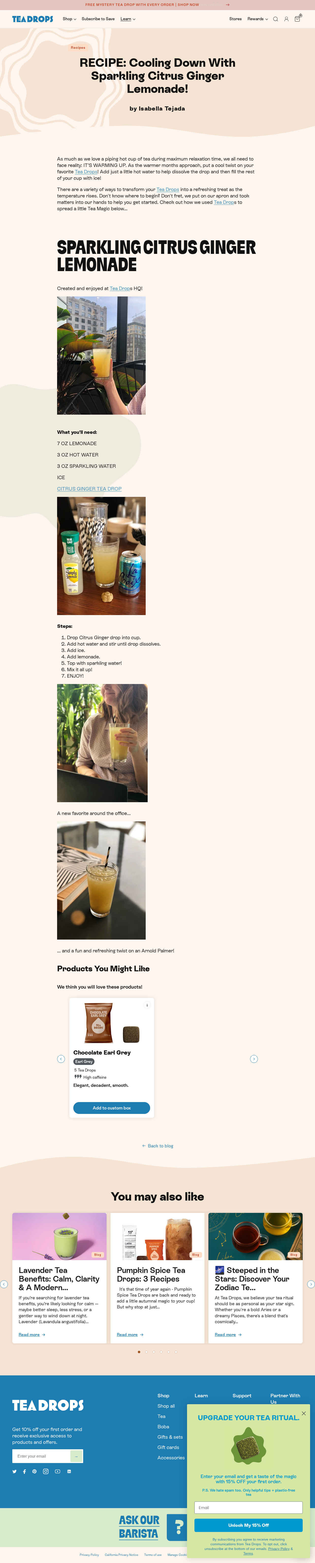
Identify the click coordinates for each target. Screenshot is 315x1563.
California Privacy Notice (121, 1555)
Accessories (171, 1457)
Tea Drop (224, 202)
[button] (69, 19)
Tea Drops (86, 171)
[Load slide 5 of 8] (168, 1352)
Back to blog (160, 1145)
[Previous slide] (61, 1059)
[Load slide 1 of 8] (139, 1352)
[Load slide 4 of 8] (161, 1352)
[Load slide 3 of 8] (154, 1352)
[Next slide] (254, 1059)
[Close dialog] (303, 1413)
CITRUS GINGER (77, 488)
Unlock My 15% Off (248, 1525)
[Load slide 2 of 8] (146, 1352)
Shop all (166, 1406)
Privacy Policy (89, 1555)
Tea (161, 1416)
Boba (163, 1426)
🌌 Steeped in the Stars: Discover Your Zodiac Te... (252, 1279)
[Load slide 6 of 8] (176, 1352)
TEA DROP (109, 488)
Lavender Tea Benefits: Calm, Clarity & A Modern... (59, 1279)
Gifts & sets (170, 1437)
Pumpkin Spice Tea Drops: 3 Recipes (151, 1274)
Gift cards (168, 1447)
